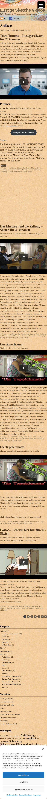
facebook (16, 18)
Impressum (37, 795)
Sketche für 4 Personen (10, 682)
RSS (5, 18)
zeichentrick (3, 610)
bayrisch (3, 738)
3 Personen (9, 736)
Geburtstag (3, 170)
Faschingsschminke (7, 702)
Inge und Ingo (7, 523)
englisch (33, 438)
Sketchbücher (5, 651)
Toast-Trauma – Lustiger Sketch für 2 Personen (21, 37)
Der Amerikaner (11, 344)
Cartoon (25, 606)
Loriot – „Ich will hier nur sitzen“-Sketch (23, 531)
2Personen (3, 736)
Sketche (10, 170)
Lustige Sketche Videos (22, 10)
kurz (14, 523)
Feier (40, 168)
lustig (11, 171)
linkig (2, 708)
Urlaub (19, 440)
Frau (6, 741)
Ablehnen (24, 782)
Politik (4, 673)
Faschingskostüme (6, 698)
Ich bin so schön (42, 745)
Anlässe (12, 168)
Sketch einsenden (6, 711)
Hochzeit (42, 334)
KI (8, 171)
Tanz (3, 687)
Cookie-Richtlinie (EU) (8, 724)
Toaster (30, 171)
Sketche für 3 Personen (10, 679)
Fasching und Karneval (30, 168)
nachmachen (18, 171)
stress (41, 608)
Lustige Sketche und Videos (10, 714)
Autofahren (38, 736)
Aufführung (19, 168)
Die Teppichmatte (12, 446)
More (3, 165)
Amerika (28, 438)
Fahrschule (40, 739)
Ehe (19, 334)
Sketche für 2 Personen (20, 170)
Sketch (25, 171)
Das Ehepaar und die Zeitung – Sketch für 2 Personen (21, 228)
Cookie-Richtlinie (12, 795)
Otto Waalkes (7, 670)
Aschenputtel (16, 736)
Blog (2, 648)
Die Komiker (6, 662)
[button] (43, 748)
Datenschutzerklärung (25, 795)
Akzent (22, 438)
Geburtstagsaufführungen (13, 744)
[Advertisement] (23, 199)
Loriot (40, 606)
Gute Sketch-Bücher (7, 705)
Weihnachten (6, 645)
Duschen (19, 739)
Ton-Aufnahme (11, 125)
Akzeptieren (23, 775)
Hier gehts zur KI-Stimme (23, 132)
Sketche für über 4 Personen (12, 684)
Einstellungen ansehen (23, 789)
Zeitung (26, 337)
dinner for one (12, 738)
